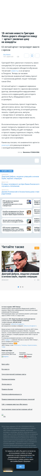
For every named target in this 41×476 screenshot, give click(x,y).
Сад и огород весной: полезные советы (14, 374)
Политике (29, 457)
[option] (20, 267)
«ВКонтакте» (17, 345)
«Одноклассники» (32, 345)
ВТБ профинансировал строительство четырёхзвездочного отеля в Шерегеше (12, 203)
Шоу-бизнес (7, 54)
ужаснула (6, 145)
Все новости (5, 369)
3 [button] (22, 287)
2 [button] (20, 287)
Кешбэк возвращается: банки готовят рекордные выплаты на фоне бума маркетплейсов (13, 213)
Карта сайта (5, 364)
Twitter (3, 347)
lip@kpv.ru (8, 340)
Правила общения (7, 389)
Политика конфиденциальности (12, 394)
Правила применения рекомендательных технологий (18, 399)
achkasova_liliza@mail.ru (17, 324)
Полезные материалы (8, 379)
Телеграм (24, 345)
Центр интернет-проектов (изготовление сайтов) (17, 409)
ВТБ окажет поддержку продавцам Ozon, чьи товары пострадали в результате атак (13, 229)
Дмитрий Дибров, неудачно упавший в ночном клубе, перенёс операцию (20, 275)
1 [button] (18, 287)
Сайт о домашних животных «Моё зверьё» (15, 404)
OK (20, 466)
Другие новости (7, 384)
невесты (14, 71)
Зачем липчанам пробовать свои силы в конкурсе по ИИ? (13, 221)
